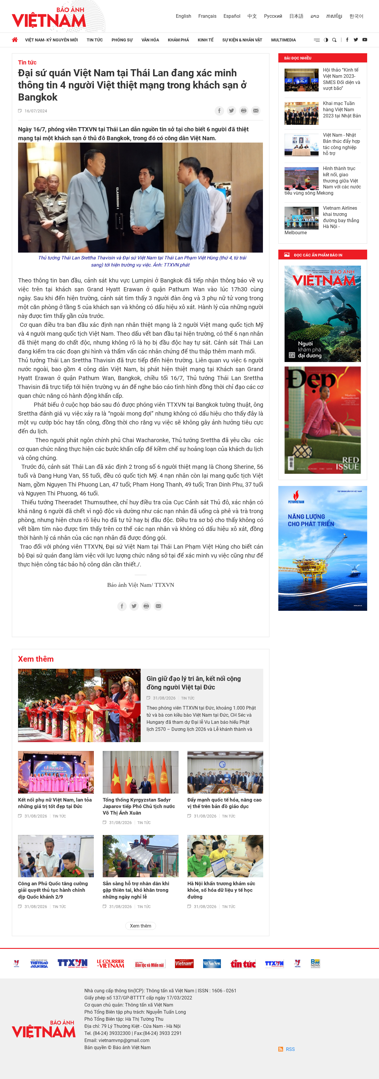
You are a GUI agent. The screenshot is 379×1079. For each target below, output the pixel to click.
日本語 (296, 16)
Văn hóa (150, 40)
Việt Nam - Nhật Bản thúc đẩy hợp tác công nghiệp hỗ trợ (341, 144)
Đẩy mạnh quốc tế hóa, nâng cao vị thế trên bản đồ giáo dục (224, 803)
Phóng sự (122, 40)
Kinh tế (205, 40)
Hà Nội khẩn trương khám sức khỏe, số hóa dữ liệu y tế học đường (221, 890)
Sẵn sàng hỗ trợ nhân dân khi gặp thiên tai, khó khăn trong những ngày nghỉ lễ (136, 890)
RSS (290, 1049)
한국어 (356, 16)
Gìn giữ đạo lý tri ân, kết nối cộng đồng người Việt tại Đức (194, 683)
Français (207, 16)
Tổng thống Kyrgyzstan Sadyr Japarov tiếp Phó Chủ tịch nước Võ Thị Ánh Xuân (139, 806)
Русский (273, 16)
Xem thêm (36, 659)
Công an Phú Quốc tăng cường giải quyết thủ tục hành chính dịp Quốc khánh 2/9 (53, 890)
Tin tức (95, 40)
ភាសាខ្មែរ (334, 16)
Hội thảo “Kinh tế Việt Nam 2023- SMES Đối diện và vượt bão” (341, 79)
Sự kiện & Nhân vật (242, 40)
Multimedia (283, 40)
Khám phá (178, 40)
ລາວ (315, 16)
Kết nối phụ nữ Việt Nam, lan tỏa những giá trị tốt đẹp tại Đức (55, 803)
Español (232, 16)
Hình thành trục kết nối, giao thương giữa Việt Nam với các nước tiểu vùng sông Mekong (323, 181)
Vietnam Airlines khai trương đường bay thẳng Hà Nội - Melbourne (322, 220)
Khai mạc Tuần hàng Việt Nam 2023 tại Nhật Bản (342, 110)
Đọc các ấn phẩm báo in (318, 255)
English (183, 16)
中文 (252, 16)
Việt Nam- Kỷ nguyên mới (51, 40)
